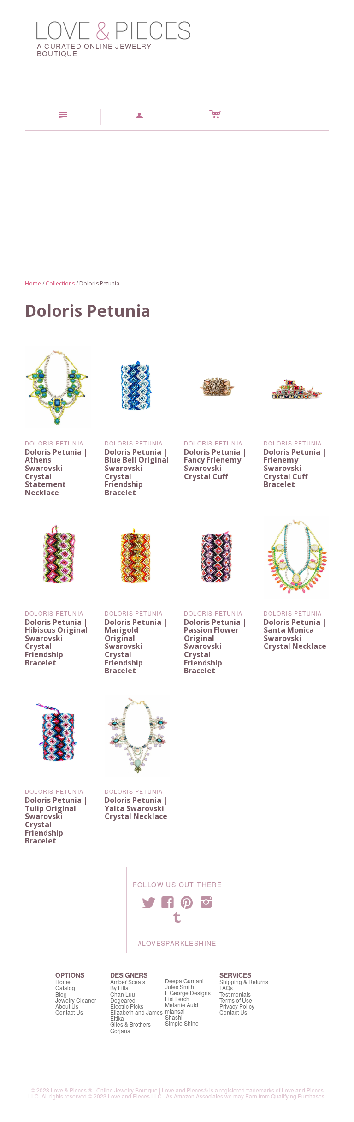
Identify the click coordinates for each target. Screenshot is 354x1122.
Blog (61, 994)
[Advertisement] (177, 199)
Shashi (174, 1017)
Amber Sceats (127, 981)
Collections (60, 283)
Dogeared (123, 1000)
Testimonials (235, 994)
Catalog (65, 987)
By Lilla (119, 987)
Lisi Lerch (177, 999)
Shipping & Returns (243, 981)
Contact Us (69, 1012)
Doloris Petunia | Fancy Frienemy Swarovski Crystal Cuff (215, 464)
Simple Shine (182, 1023)
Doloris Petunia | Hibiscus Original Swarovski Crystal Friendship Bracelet (56, 642)
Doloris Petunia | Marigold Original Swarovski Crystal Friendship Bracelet (136, 646)
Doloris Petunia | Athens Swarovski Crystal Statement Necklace (56, 472)
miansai (175, 1011)
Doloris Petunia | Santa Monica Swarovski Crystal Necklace (295, 634)
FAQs (226, 987)
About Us (66, 1006)
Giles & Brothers (130, 1024)
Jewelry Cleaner (75, 1000)
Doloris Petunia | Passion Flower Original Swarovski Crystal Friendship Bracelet (215, 646)
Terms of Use (235, 1000)
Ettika (117, 1018)
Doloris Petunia (54, 443)
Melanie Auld (181, 1005)
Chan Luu (122, 994)
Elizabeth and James (136, 1012)
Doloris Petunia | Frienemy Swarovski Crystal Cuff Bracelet (295, 468)
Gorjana (120, 1030)
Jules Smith (179, 987)
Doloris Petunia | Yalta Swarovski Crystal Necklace (136, 808)
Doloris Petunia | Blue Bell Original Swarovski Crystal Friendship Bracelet (137, 472)
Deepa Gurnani (184, 981)
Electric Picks (126, 1006)
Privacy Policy (236, 1006)
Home (33, 283)
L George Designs (188, 993)
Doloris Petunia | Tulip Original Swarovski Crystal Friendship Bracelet (56, 820)
